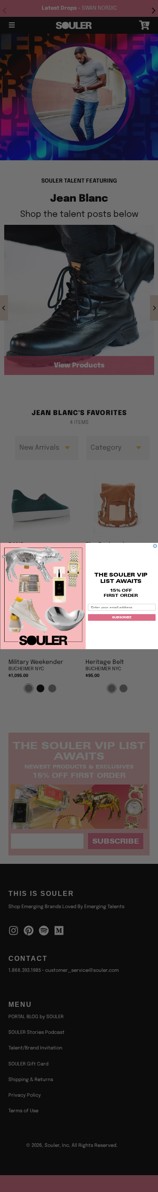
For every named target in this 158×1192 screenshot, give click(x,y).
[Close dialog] (154, 545)
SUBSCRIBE (121, 617)
